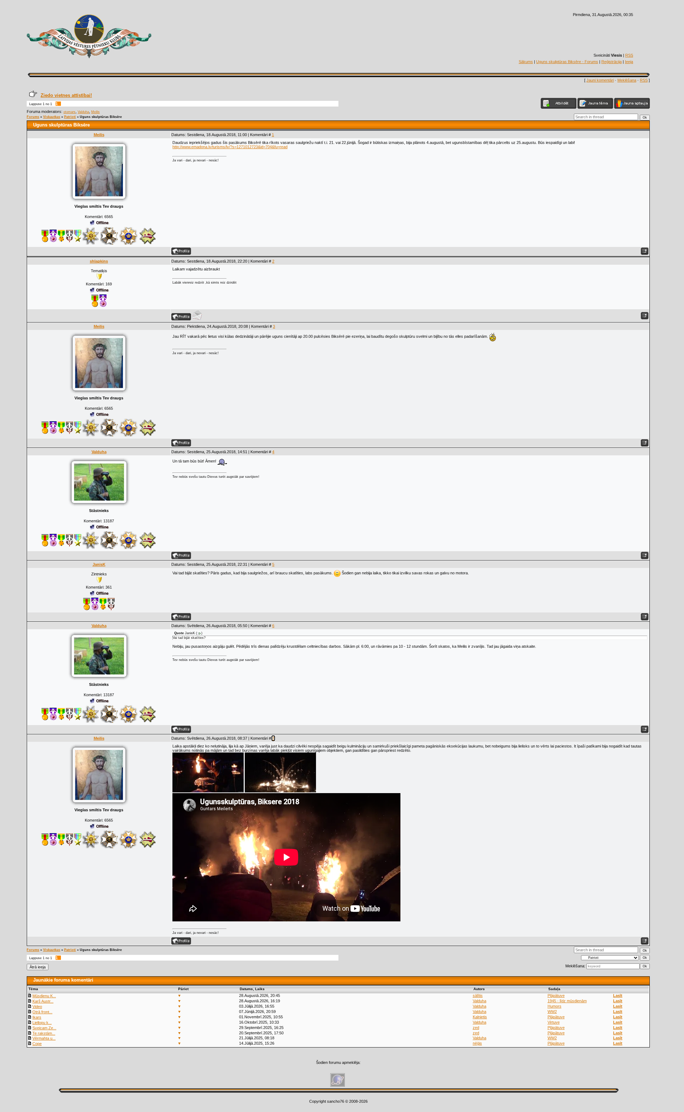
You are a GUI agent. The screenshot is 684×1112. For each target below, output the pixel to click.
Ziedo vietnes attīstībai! (66, 95)
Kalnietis (480, 1017)
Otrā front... (42, 1012)
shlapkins (99, 261)
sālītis (478, 995)
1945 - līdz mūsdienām (567, 1001)
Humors (554, 1006)
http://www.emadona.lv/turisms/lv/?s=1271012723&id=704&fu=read (229, 147)
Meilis (95, 112)
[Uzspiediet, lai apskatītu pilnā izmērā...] (208, 791)
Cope (37, 1043)
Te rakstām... (43, 1033)
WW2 (552, 1011)
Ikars (36, 1017)
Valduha (83, 112)
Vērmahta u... (44, 1038)
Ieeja (629, 62)
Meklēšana (626, 80)
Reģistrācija (611, 62)
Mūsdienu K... (44, 996)
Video (37, 1006)
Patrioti (70, 117)
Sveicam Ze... (44, 1028)
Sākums (526, 62)
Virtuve (554, 1022)
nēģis (477, 1043)
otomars (69, 112)
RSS (629, 55)
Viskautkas (51, 117)
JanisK (99, 564)
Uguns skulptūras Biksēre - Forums (567, 62)
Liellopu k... (42, 1022)
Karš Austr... (42, 1001)
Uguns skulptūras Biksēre (101, 117)
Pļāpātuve (556, 995)
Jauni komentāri (600, 80)
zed (476, 1027)
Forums (33, 117)
